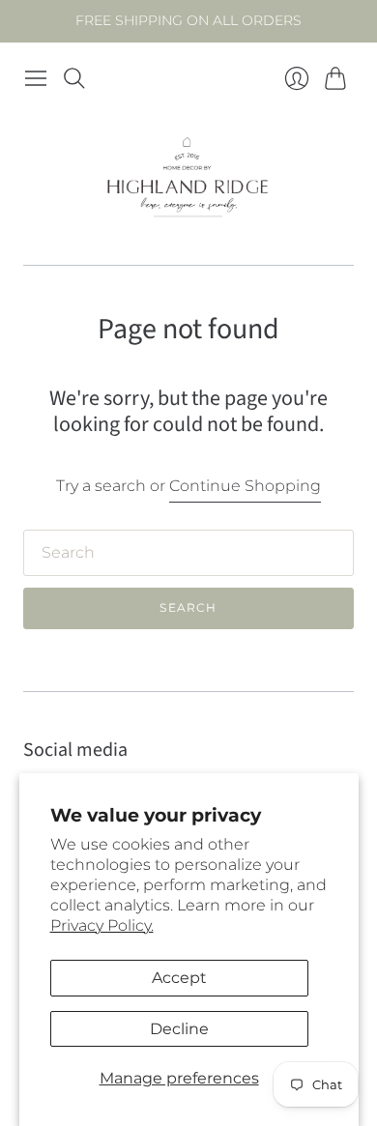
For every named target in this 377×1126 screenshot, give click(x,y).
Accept (179, 977)
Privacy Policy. (102, 925)
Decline (179, 1029)
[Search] (74, 78)
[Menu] (35, 78)
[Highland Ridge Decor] (189, 181)
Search (188, 607)
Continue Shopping (245, 485)
